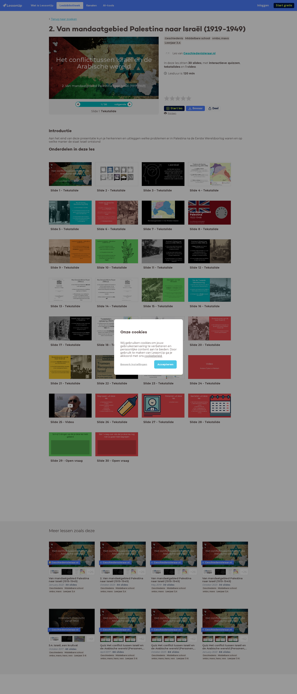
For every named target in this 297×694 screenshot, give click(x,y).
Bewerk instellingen (133, 364)
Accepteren (165, 364)
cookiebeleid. (153, 356)
